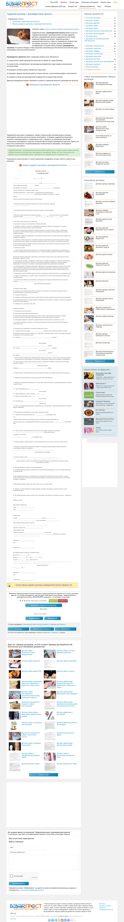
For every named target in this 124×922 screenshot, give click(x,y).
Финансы (64, 2)
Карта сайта (13, 918)
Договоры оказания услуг (95, 46)
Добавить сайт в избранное (42, 629)
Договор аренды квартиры (105, 184)
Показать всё (100, 361)
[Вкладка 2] (90, 440)
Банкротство (72, 6)
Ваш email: (43, 609)
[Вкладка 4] (95, 440)
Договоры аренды (92, 20)
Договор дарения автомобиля (102, 193)
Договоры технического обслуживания (100, 61)
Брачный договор (102, 281)
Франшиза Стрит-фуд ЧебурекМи (103, 374)
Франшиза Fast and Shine (105, 419)
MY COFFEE (100, 410)
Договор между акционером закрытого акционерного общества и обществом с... (32, 683)
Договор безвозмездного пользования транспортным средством (105, 119)
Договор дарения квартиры (105, 272)
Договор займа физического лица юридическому (28, 652)
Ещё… (99, 6)
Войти (114, 2)
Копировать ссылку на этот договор (43, 605)
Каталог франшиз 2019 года (55, 6)
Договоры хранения (93, 64)
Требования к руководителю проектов (26, 21)
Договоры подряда (93, 51)
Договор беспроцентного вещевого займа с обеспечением (31, 704)
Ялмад (98, 428)
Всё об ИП (54, 2)
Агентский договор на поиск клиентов (103, 136)
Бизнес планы (106, 2)
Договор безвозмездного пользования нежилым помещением (105, 353)
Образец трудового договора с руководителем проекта (32, 24)
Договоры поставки (93, 59)
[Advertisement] (43, 110)
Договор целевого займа (30, 764)
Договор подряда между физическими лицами (104, 101)
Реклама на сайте (105, 905)
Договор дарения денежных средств (102, 246)
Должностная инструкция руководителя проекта (61, 29)
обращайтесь (55, 632)
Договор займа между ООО (31, 671)
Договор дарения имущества (102, 237)
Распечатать (66, 629)
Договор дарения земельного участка (103, 264)
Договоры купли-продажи (95, 33)
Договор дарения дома (104, 254)
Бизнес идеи (74, 2)
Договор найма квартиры (105, 316)
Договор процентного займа (67, 764)
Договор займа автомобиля (67, 661)
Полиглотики (100, 392)
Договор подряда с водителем (102, 145)
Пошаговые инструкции (89, 2)
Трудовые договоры (93, 69)
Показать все (100, 172)
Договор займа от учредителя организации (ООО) (30, 755)
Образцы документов (87, 6)
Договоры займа (92, 25)
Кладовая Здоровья (103, 401)
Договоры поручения (93, 56)
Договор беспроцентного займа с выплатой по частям (31, 735)
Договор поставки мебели (105, 109)
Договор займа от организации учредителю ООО (66, 755)
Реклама (108, 6)
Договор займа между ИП (31, 661)
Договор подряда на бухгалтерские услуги (103, 154)
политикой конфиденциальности (32, 890)
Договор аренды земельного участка (103, 334)
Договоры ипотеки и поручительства (99, 31)
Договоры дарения (93, 23)
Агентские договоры (93, 18)
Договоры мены (91, 36)
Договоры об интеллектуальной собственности (96, 40)
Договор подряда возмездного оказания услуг (104, 212)
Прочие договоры (92, 67)
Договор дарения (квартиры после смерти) (105, 228)
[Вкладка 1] (84, 440)
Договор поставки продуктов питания (102, 163)
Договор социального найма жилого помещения (105, 308)
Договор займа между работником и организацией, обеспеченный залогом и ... (67, 704)
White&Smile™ (101, 383)
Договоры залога (92, 28)
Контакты (102, 903)
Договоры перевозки (93, 48)
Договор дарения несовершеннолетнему (104, 83)
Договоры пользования (94, 54)
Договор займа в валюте (65, 671)
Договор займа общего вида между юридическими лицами (31, 714)
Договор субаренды (103, 343)
